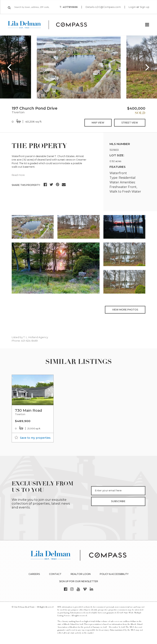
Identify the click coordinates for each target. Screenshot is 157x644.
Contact (55, 574)
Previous (9, 67)
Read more (18, 175)
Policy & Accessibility (114, 574)
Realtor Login (81, 574)
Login (132, 7)
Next (147, 67)
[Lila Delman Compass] (52, 25)
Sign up (144, 7)
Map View (98, 122)
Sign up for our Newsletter (78, 581)
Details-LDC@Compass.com (103, 7)
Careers (34, 574)
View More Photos (125, 309)
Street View (129, 122)
